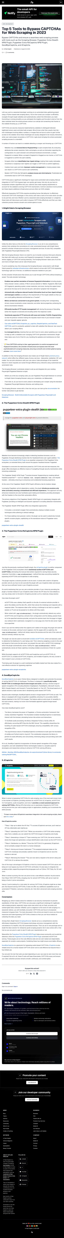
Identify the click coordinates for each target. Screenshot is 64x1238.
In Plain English (7, 1138)
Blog (4, 1113)
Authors (5, 1118)
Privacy (35, 1145)
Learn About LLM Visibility (39, 1131)
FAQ (34, 1116)
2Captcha (52, 945)
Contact (35, 1143)
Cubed (4, 1143)
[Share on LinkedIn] (31, 974)
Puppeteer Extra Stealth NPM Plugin (24, 934)
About (34, 1138)
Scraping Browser (32, 244)
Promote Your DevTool (39, 1121)
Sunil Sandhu (6, 1165)
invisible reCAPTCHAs (37, 639)
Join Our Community (32, 1099)
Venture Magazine (7, 1140)
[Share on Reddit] (37, 974)
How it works (7, 1023)
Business (35, 1113)
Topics (5, 1116)
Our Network (36, 1128)
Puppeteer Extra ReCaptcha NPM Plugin (28, 936)
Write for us (6, 1126)
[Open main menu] (3, 2)
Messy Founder (7, 1148)
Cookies (35, 1148)
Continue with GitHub (32, 1037)
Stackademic (6, 1145)
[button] (32, 2)
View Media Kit (32, 1082)
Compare (35, 1123)
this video (9, 816)
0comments (10, 52)
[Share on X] (34, 974)
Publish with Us (37, 1118)
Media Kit (35, 1126)
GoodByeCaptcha (8, 679)
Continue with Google (32, 1033)
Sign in (15, 986)
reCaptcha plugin (41, 567)
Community (6, 1123)
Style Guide (6, 1128)
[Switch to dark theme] (60, 2)
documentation (53, 388)
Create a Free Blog (8, 1131)
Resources (6, 1121)
